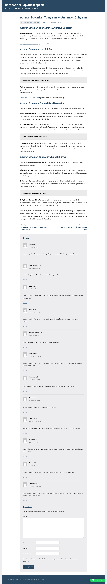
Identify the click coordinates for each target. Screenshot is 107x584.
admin (53, 22)
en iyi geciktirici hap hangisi (29, 44)
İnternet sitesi (27, 553)
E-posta (25, 548)
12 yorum (59, 22)
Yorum (25, 516)
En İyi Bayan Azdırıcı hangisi (29, 98)
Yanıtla (25, 258)
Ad (24, 542)
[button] (97, 580)
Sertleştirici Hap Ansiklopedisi (25, 5)
